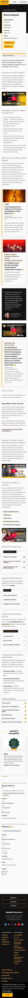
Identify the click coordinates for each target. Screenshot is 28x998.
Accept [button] (7, 995)
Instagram (6, 871)
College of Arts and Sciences (10, 793)
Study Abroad (7, 686)
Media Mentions (9, 343)
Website (5, 852)
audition (12, 585)
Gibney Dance (7, 518)
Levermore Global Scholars (11, 678)
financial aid (5, 624)
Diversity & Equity (10, 254)
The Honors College (9, 671)
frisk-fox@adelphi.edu (9, 803)
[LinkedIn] (22, 924)
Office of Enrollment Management (12, 830)
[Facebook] (6, 924)
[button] (14, 2)
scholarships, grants (15, 622)
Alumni (6, 204)
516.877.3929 (7, 812)
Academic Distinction (11, 256)
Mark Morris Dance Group (11, 521)
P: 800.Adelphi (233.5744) (14, 919)
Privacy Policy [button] (6, 991)
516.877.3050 (7, 843)
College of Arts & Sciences (10, 38)
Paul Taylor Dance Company (11, 524)
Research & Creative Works (13, 260)
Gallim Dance (7, 515)
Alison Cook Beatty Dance (11, 511)
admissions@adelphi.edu (9, 839)
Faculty (7, 258)
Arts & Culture (9, 345)
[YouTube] (18, 924)
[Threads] (9, 924)
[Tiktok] (15, 924)
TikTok (5, 873)
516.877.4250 (7, 807)
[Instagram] (12, 924)
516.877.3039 (7, 848)
